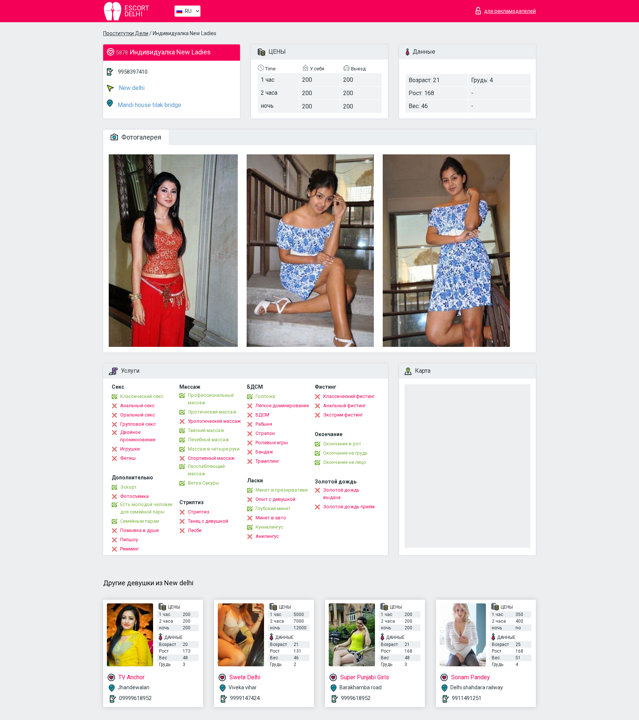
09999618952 (135, 698)
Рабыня (264, 424)
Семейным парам (139, 521)
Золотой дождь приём (349, 506)
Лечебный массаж (208, 439)
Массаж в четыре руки (214, 449)
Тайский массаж (206, 430)
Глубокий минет (273, 508)
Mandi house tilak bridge (148, 104)
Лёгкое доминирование (282, 405)
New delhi (131, 87)
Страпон (265, 433)
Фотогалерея (140, 137)
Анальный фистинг (344, 405)
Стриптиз (198, 512)
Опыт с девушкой (275, 499)
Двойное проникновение (137, 435)
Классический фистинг (349, 396)
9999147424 (245, 698)
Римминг (129, 549)
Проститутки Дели (125, 33)
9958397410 (133, 71)
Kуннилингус (269, 527)
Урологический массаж (214, 421)
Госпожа (265, 396)
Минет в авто (271, 517)
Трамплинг (267, 461)
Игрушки (130, 449)
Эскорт (128, 487)
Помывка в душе (139, 530)
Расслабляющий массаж (206, 469)
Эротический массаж (212, 412)
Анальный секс (137, 405)
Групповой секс (138, 424)
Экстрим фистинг (343, 415)
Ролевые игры (272, 442)
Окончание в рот (342, 443)
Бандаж (264, 452)
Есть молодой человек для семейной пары (146, 508)
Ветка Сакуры (203, 483)
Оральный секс (137, 415)
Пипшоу (129, 539)
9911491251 (466, 698)
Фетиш (128, 458)
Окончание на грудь (345, 453)
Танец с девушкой (208, 521)
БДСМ (262, 415)
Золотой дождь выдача (341, 493)
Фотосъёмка (134, 496)
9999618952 (356, 698)
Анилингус (267, 536)
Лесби (195, 530)
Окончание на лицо (344, 462)
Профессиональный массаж (211, 398)
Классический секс (141, 396)
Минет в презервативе (282, 490)
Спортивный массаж (211, 458)
